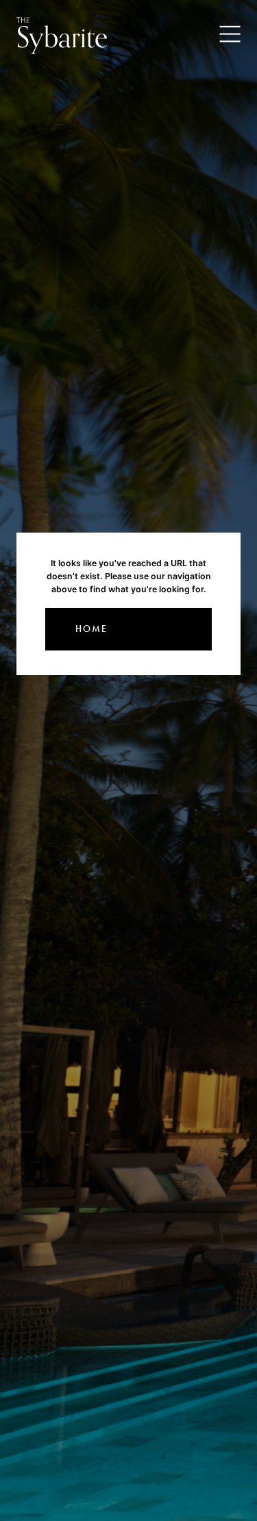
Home (91, 629)
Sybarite (62, 35)
